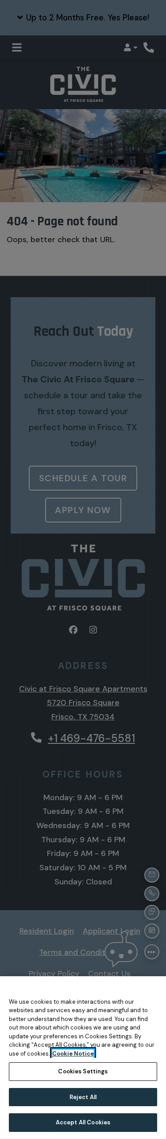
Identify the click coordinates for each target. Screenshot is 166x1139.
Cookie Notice (73, 1053)
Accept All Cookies (83, 1122)
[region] (83, 1057)
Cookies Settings (83, 1071)
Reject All (83, 1097)
